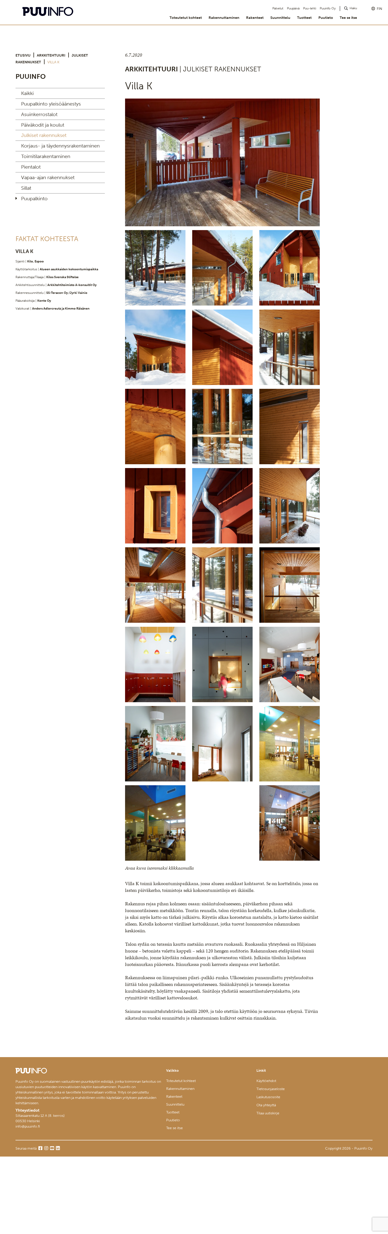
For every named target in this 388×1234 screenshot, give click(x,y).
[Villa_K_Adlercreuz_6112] (155, 823)
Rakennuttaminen (224, 17)
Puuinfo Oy (328, 8)
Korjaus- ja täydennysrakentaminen (60, 146)
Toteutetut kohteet (186, 17)
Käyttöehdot (266, 1081)
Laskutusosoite (268, 1097)
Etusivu (23, 55)
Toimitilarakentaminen (45, 156)
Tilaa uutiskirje (267, 1113)
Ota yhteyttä (266, 1105)
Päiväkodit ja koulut (42, 125)
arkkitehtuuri (51, 55)
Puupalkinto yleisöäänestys (51, 104)
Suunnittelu (280, 17)
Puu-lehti (309, 8)
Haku (353, 8)
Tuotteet (304, 17)
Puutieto (325, 17)
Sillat (26, 188)
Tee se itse (348, 17)
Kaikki (27, 93)
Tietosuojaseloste (270, 1089)
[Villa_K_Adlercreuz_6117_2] (289, 743)
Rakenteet (255, 17)
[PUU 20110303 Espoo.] (222, 162)
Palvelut (277, 8)
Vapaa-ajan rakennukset (48, 177)
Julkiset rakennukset (43, 135)
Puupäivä (293, 8)
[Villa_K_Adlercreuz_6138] (222, 664)
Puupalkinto (34, 199)
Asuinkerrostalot (39, 114)
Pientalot (31, 167)
